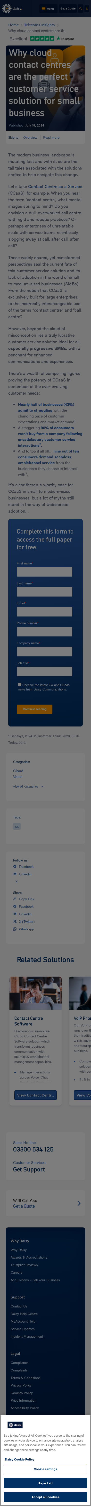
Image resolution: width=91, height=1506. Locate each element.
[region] (45, 1460)
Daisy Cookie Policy (19, 1459)
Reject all (45, 1483)
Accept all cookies (45, 1497)
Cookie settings (46, 1469)
